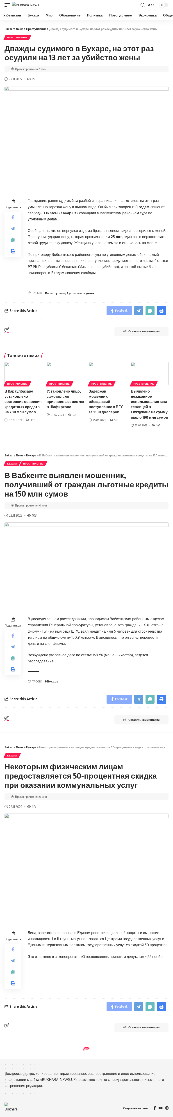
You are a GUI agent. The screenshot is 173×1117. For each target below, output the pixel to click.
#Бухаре (51, 681)
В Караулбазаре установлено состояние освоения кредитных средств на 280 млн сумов (23, 401)
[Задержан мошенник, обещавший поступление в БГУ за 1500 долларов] (107, 373)
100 (33, 420)
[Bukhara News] (25, 5)
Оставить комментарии (143, 331)
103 (34, 515)
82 (34, 1114)
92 (74, 414)
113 (34, 807)
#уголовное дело (80, 293)
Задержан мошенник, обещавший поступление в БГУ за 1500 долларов (106, 401)
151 (34, 79)
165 (116, 420)
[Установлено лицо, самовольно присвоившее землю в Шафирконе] (65, 373)
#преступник (55, 293)
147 (158, 425)
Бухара (12, 463)
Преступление (17, 37)
